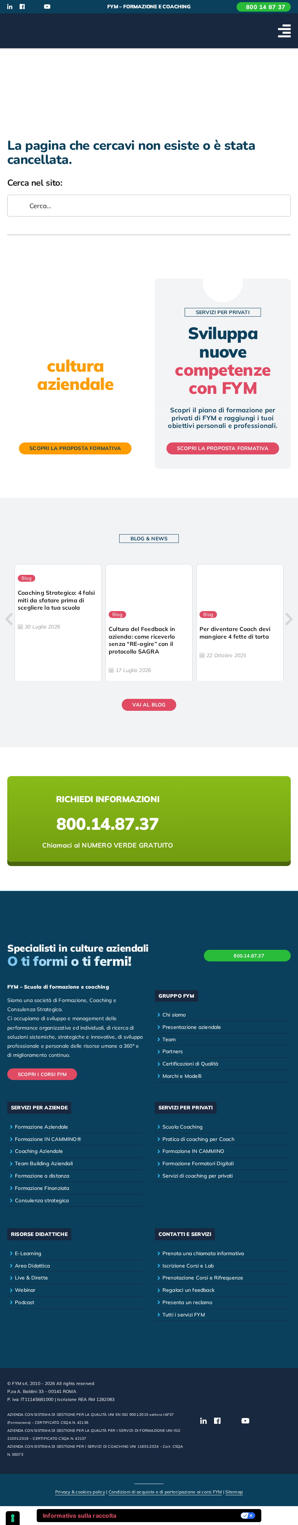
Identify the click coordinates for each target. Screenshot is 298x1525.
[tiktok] (60, 7)
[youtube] (47, 6)
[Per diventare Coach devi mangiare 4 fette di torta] (239, 624)
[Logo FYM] (34, 22)
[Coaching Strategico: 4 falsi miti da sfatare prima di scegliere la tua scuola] (58, 624)
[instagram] (34, 7)
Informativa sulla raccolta (80, 1515)
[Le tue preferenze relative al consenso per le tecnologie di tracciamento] (13, 1518)
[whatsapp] (71, 7)
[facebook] (22, 6)
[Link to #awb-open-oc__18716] (284, 31)
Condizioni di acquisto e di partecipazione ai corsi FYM (165, 1492)
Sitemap (234, 1492)
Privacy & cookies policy (80, 1492)
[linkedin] (9, 6)
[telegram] (83, 7)
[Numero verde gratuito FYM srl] (149, 818)
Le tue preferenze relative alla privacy (182, 1515)
